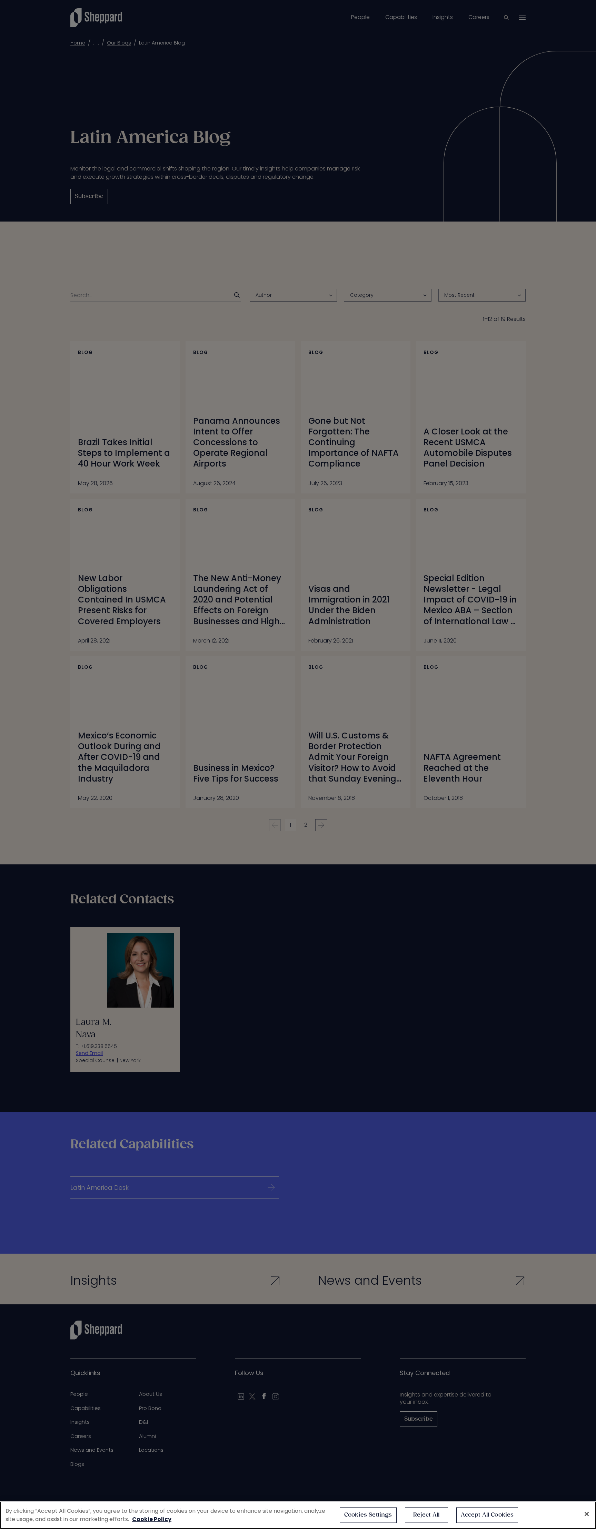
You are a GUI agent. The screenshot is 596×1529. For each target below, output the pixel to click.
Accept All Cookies (487, 1515)
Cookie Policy (151, 1519)
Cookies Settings (368, 1515)
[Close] (586, 1514)
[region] (298, 1515)
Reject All (426, 1515)
